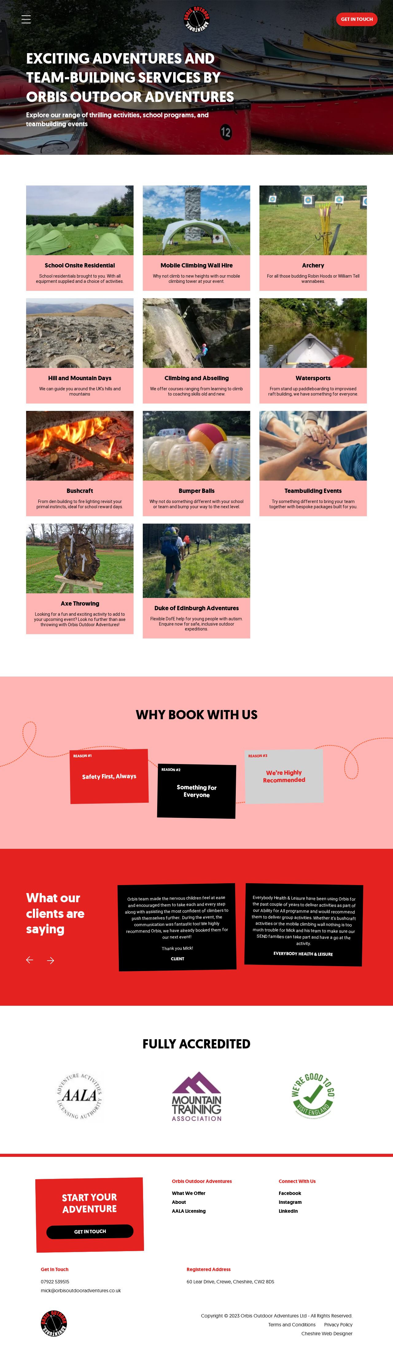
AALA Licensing (189, 1211)
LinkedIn (288, 1211)
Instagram (290, 1202)
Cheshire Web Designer (327, 1333)
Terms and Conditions (292, 1324)
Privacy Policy (338, 1324)
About (179, 1202)
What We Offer (188, 1193)
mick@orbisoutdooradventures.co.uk (81, 1290)
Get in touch (357, 19)
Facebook (290, 1193)
